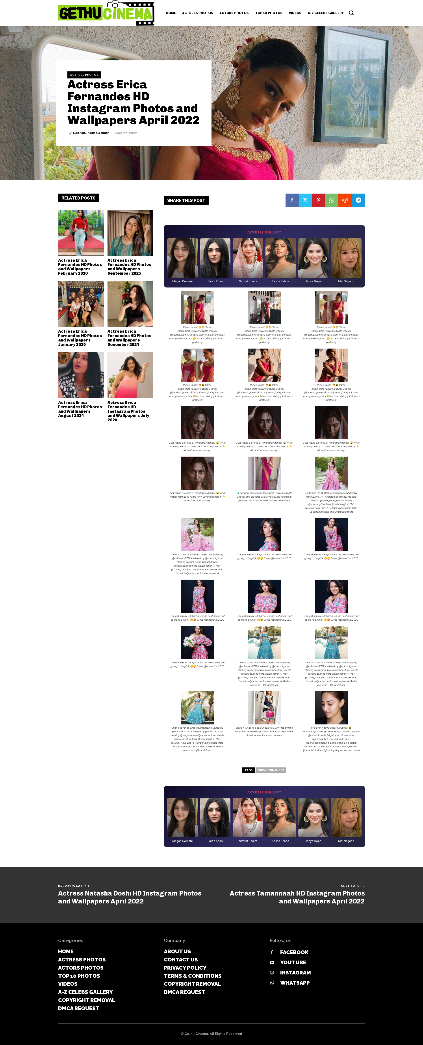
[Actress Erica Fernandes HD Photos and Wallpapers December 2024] (131, 304)
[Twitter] (305, 200)
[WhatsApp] (331, 200)
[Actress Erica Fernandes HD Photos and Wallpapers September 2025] (131, 233)
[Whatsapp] (272, 983)
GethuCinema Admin (91, 133)
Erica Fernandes (270, 770)
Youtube (293, 962)
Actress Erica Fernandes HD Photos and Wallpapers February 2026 (80, 267)
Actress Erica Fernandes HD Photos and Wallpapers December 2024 (129, 338)
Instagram (295, 972)
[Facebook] (292, 200)
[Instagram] (272, 973)
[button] (351, 12)
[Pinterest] (318, 200)
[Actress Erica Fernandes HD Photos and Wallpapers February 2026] (81, 233)
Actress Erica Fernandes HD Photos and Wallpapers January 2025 (80, 338)
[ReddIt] (345, 200)
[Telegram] (358, 200)
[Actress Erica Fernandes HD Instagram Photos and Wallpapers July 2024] (131, 375)
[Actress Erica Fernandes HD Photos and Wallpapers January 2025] (81, 304)
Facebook (294, 952)
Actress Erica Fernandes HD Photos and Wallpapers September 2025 (129, 267)
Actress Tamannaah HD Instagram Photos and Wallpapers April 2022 (297, 897)
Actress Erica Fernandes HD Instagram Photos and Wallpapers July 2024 (128, 411)
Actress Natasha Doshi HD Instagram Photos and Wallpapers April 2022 (129, 897)
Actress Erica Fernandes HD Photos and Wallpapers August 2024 (80, 409)
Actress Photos (84, 75)
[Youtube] (272, 963)
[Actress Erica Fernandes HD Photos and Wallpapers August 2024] (81, 375)
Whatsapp (295, 983)
